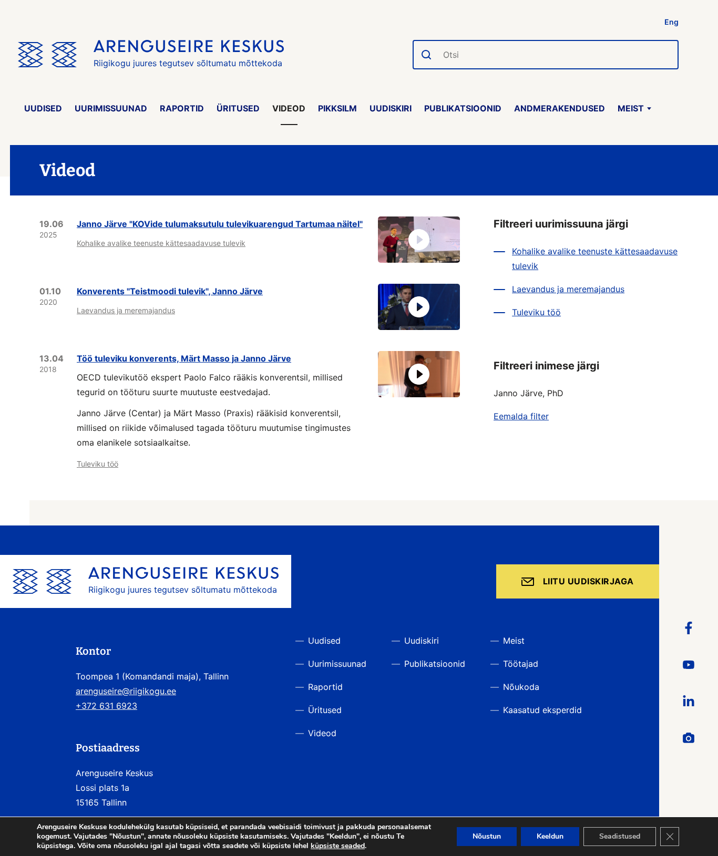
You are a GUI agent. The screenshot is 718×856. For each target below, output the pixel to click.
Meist (631, 108)
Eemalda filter (521, 416)
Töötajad (520, 663)
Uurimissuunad (111, 108)
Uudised (43, 108)
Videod (288, 108)
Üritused (238, 108)
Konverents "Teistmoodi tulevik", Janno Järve (170, 291)
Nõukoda (521, 687)
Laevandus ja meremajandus (126, 310)
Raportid (182, 108)
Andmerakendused (559, 108)
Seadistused (619, 836)
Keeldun (550, 836)
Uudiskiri (391, 108)
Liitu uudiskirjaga (588, 581)
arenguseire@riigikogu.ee (126, 691)
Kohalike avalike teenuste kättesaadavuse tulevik (161, 243)
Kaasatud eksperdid (542, 710)
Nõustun (487, 836)
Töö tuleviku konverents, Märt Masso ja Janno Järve (184, 358)
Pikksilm (337, 108)
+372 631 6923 (106, 705)
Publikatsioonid (462, 108)
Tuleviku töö (97, 463)
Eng (671, 21)
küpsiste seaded (338, 846)
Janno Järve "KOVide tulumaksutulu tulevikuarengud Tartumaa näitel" (220, 224)
